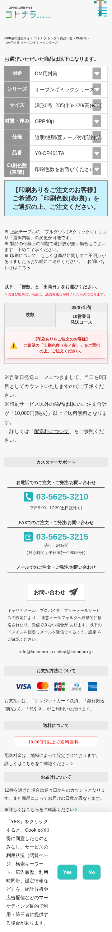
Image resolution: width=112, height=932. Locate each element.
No (91, 872)
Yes (67, 872)
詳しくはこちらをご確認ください (37, 763)
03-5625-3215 (62, 537)
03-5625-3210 (62, 496)
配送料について (51, 431)
